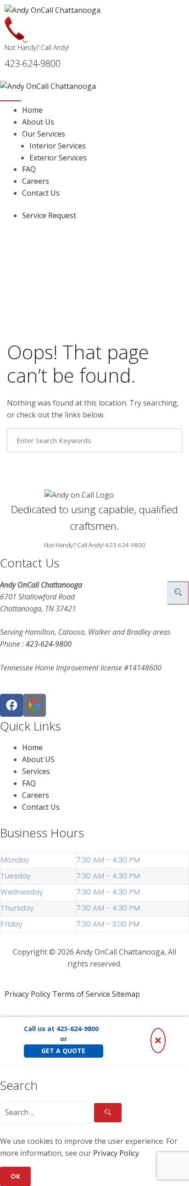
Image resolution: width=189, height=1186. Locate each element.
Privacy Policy (27, 994)
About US (38, 759)
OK (15, 1176)
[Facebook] (11, 705)
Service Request (49, 215)
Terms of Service (81, 994)
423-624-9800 (125, 545)
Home (32, 110)
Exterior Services (58, 158)
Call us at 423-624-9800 (61, 1028)
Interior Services (57, 146)
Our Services (43, 134)
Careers (35, 181)
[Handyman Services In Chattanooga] (34, 705)
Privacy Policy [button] (116, 1153)
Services (36, 771)
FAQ (29, 169)
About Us (38, 122)
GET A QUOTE (63, 1050)
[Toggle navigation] (10, 100)
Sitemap (126, 994)
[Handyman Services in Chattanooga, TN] (94, 10)
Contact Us (41, 193)
